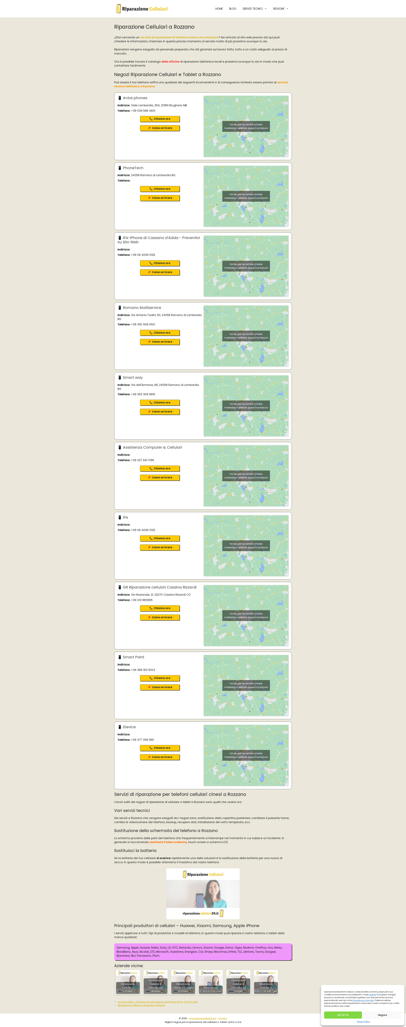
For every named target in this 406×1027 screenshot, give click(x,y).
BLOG (232, 9)
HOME (219, 9)
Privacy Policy (363, 1021)
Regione (278, 9)
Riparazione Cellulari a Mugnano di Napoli (141, 1005)
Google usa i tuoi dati (363, 1000)
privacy (223, 1018)
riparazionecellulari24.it (202, 1018)
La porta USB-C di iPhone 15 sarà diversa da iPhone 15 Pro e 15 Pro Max (158, 1002)
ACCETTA (343, 1015)
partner (372, 994)
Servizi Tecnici (253, 9)
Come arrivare (162, 128)
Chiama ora (162, 119)
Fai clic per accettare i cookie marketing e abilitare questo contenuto (246, 126)
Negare (382, 1015)
